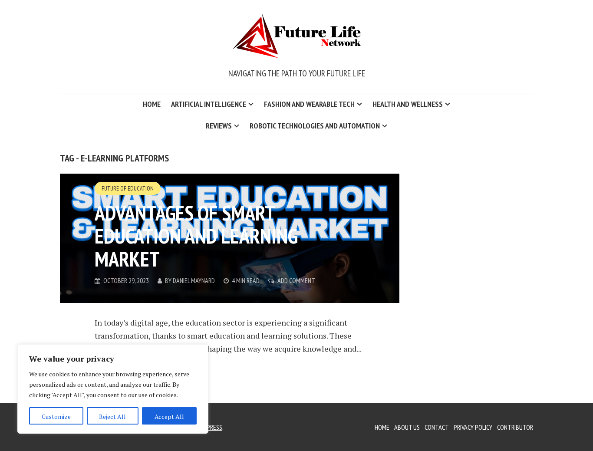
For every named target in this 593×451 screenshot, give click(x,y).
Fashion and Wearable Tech (309, 104)
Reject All (112, 416)
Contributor (515, 427)
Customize (56, 416)
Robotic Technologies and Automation (315, 126)
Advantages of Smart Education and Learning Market (196, 235)
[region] (112, 389)
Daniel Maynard (194, 280)
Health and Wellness (407, 104)
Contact (437, 427)
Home (152, 104)
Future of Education (128, 188)
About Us (407, 427)
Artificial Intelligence (208, 104)
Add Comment (296, 280)
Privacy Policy (473, 427)
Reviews (219, 126)
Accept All (169, 416)
